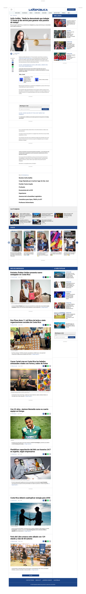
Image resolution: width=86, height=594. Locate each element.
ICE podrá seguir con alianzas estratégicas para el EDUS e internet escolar (70, 325)
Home (11, 15)
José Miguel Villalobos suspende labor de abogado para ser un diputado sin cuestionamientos (70, 306)
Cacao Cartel (32, 394)
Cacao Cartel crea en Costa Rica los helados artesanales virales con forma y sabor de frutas (29, 362)
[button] (71, 9)
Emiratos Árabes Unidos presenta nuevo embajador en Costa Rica (26, 274)
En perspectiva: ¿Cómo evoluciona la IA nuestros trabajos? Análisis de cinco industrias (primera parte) (28, 79)
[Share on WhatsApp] (12, 67)
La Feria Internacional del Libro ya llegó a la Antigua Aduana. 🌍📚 (29, 253)
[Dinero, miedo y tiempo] (36, 79)
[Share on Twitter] (12, 64)
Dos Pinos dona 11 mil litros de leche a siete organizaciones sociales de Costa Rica (28, 321)
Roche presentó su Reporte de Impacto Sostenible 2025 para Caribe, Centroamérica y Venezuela (16, 254)
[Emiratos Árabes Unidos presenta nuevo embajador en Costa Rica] (30, 291)
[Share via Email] (12, 69)
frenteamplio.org (25, 175)
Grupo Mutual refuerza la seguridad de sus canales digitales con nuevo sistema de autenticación (70, 285)
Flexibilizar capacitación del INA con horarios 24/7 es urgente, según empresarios (30, 451)
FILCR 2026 (15, 568)
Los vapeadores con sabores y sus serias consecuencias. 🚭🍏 (56, 253)
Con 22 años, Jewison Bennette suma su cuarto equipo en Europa (29, 410)
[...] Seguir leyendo (44, 307)
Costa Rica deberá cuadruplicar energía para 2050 (30, 498)
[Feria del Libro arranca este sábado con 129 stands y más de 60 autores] (30, 555)
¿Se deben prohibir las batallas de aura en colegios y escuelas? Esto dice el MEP (25, 221)
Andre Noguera (14, 413)
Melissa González (14, 541)
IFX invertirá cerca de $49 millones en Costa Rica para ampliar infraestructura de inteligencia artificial (70, 275)
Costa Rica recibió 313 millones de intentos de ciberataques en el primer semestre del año (71, 23)
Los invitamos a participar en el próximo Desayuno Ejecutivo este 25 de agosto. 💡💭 (42, 254)
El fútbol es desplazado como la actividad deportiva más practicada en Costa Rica (70, 316)
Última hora (15, 15)
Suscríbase (57, 580)
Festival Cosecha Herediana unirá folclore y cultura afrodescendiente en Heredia (47, 214)
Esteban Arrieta (16, 53)
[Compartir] (12, 71)
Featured (69, 30)
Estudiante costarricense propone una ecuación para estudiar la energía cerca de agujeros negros (70, 296)
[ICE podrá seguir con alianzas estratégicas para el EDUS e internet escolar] (59, 325)
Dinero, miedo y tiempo (43, 79)
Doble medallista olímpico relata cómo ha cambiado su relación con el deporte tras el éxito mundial (25, 215)
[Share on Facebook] (12, 62)
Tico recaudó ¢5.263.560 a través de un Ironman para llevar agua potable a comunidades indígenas (71, 46)
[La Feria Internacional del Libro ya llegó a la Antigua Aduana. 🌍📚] (29, 241)
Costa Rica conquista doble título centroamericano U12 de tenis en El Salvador (71, 57)
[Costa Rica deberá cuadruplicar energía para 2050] (30, 514)
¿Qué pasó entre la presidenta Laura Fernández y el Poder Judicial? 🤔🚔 (69, 253)
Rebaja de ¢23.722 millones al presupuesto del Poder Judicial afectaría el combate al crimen (71, 34)
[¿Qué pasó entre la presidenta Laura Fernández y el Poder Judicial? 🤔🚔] (69, 241)
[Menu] (11, 9)
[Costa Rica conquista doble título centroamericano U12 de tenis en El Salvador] (60, 57)
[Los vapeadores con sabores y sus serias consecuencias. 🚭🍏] (56, 241)
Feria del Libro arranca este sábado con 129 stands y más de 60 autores (27, 538)
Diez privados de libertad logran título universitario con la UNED (47, 221)
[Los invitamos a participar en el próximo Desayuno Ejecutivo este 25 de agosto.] (43, 241)
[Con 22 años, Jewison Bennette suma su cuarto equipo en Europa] (30, 427)
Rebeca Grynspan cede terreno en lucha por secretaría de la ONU (68, 214)
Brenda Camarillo (14, 277)
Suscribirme (45, 109)
